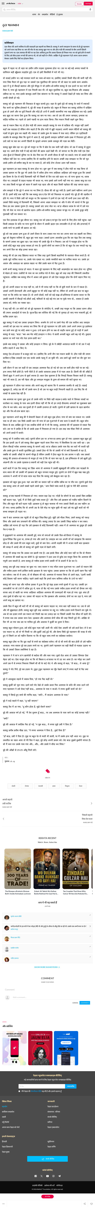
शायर (34, 14)
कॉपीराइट (59, 1185)
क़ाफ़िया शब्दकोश (8, 1112)
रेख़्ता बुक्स (6, 1152)
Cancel (75, 1003)
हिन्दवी (4, 1141)
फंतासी (40, 786)
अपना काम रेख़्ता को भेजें (10, 1127)
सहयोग (4, 1106)
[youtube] (47, 1176)
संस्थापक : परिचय (54, 1112)
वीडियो (52, 14)
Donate (79, 4)
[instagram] (53, 1176)
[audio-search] (90, 9)
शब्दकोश (45, 14)
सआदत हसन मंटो (7, 31)
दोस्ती (13, 786)
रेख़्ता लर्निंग (52, 1147)
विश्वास (67, 786)
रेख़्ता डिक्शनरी (7, 1147)
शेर (39, 14)
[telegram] (59, 1176)
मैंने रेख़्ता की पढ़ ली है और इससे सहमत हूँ (42, 1091)
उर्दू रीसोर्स (5, 1122)
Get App (88, 3)
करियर (50, 1122)
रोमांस (27, 786)
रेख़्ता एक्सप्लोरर (53, 1127)
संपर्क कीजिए (52, 1117)
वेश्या (80, 786)
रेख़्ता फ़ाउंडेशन (53, 1106)
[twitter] (42, 1176)
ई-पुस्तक (60, 14)
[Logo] (11, 3)
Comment (85, 1003)
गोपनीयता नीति (36, 1091)
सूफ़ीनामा (51, 1141)
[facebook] (36, 1176)
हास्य (53, 786)
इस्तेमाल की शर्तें (49, 1185)
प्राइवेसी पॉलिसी (37, 1185)
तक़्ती (4, 1117)
